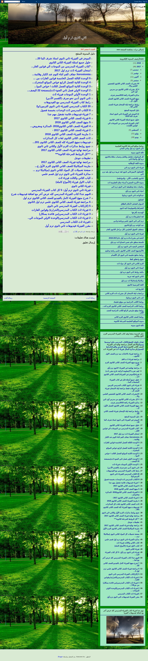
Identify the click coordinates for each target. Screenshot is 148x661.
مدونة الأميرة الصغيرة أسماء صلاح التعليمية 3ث (126, 183)
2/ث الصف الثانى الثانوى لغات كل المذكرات (67, 138)
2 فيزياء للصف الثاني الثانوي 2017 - (71, 130)
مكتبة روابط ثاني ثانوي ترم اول (132, 272)
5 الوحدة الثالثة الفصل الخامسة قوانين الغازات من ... (62, 78)
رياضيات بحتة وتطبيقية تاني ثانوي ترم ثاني (127, 187)
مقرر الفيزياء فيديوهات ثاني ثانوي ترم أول (68, 225)
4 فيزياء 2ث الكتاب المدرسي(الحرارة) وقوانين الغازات (61, 209)
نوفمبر (136, 73)
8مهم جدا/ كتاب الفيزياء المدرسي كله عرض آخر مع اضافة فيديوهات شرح (51, 194)
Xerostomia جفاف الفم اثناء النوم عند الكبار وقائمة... (61, 74)
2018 (138, 63)
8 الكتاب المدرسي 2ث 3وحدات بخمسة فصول (65, 110)
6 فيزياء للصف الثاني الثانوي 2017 (72, 118)
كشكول (141, 200)
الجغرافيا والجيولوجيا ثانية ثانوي (132, 208)
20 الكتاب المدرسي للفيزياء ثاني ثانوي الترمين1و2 (63, 106)
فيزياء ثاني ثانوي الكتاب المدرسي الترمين (123, 385)
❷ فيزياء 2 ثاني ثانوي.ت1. (135, 7)
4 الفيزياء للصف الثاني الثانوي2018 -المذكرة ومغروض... (60, 126)
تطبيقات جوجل (82, 158)
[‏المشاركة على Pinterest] (59, 232)
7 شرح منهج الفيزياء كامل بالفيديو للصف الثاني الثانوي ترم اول (57, 198)
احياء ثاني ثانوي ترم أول (134, 191)
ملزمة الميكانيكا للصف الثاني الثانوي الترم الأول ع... (63, 166)
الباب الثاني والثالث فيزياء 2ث (74, 178)
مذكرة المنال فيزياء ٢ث (125, 349)
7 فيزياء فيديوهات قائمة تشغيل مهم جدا (69, 114)
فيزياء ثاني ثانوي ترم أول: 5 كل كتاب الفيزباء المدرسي (61, 190)
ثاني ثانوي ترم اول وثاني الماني (132, 148)
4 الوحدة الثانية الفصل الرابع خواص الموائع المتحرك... (61, 82)
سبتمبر (136, 80)
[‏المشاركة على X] (63, 232)
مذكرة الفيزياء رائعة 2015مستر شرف (124, 95)
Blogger (60, 657)
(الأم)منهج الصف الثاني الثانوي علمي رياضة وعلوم (124, 251)
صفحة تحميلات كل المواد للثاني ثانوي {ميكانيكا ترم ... (62, 170)
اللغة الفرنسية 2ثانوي (135, 285)
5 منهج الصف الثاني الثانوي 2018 (73, 122)
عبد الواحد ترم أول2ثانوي (134, 225)
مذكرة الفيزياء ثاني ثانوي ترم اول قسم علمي (66, 174)
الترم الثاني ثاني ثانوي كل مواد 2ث (130, 264)
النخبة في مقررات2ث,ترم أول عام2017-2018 (126, 238)
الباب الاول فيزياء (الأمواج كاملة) (73, 182)
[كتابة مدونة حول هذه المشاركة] (65, 232)
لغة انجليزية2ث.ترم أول (135, 217)
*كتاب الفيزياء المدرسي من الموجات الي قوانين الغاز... (61, 66)
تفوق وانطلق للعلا (137, 259)
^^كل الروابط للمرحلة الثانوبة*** (73, 154)
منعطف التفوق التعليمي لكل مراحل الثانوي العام (125, 229)
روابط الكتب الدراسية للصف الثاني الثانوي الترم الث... (123, 306)
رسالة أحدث (90, 298)
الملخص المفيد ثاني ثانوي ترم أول (130, 247)
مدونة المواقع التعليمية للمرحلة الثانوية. (129, 321)
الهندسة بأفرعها (138, 212)
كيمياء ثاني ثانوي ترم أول (134, 268)
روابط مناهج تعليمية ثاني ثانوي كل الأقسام (127, 255)
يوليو (136, 134)
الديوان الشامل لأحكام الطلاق (132, 204)
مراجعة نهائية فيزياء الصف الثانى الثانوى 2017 (66, 150)
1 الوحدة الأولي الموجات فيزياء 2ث (71, 94)
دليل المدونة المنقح (131, 110)
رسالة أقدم (8, 298)
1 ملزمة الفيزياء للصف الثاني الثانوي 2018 (68, 134)
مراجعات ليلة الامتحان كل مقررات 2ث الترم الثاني (124, 293)
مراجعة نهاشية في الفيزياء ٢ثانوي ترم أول (123, 368)
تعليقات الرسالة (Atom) (45, 303)
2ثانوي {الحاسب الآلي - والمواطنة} (130, 178)
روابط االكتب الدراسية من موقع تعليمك (129, 302)
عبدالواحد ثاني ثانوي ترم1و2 (133, 195)
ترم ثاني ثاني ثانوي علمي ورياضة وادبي (128, 221)
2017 (138, 67)
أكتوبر (136, 77)
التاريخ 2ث (140, 289)
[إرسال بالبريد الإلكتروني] (68, 232)
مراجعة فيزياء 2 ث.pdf (130, 359)
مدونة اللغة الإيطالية (136, 163)
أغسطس (135, 130)
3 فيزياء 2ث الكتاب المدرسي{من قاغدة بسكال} (65, 213)
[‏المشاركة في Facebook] (61, 232)
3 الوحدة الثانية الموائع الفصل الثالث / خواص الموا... (62, 86)
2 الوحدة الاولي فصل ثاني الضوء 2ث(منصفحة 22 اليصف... (59, 90)
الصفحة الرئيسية (49, 298)
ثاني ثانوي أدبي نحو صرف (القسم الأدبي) (68, 98)
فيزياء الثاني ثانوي (81, 186)
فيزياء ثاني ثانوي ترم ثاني (134, 168)
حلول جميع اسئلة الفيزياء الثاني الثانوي (70, 62)
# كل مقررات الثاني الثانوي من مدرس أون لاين (121, 399)
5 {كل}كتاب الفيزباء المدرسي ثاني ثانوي (69, 205)
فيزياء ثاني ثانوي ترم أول (134, 234)
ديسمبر (135, 70)
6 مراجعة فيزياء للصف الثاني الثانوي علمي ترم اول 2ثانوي (59, 201)
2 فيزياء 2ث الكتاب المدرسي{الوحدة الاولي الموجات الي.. (59, 217)
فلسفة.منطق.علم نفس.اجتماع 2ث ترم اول (127, 242)
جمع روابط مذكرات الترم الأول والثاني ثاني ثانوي (64, 146)
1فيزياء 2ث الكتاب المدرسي (75, 221)
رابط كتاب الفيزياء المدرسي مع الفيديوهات (67, 102)
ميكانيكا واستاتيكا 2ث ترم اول (132, 281)
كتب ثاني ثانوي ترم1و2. (135, 298)
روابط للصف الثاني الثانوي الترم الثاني (129, 317)
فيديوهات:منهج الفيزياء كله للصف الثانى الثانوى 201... (62, 142)
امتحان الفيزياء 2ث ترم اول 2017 (72, 70)
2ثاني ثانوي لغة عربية (135, 276)
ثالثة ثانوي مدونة (137, 153)
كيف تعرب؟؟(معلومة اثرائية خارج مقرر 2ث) (122, 371)
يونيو (136, 137)
